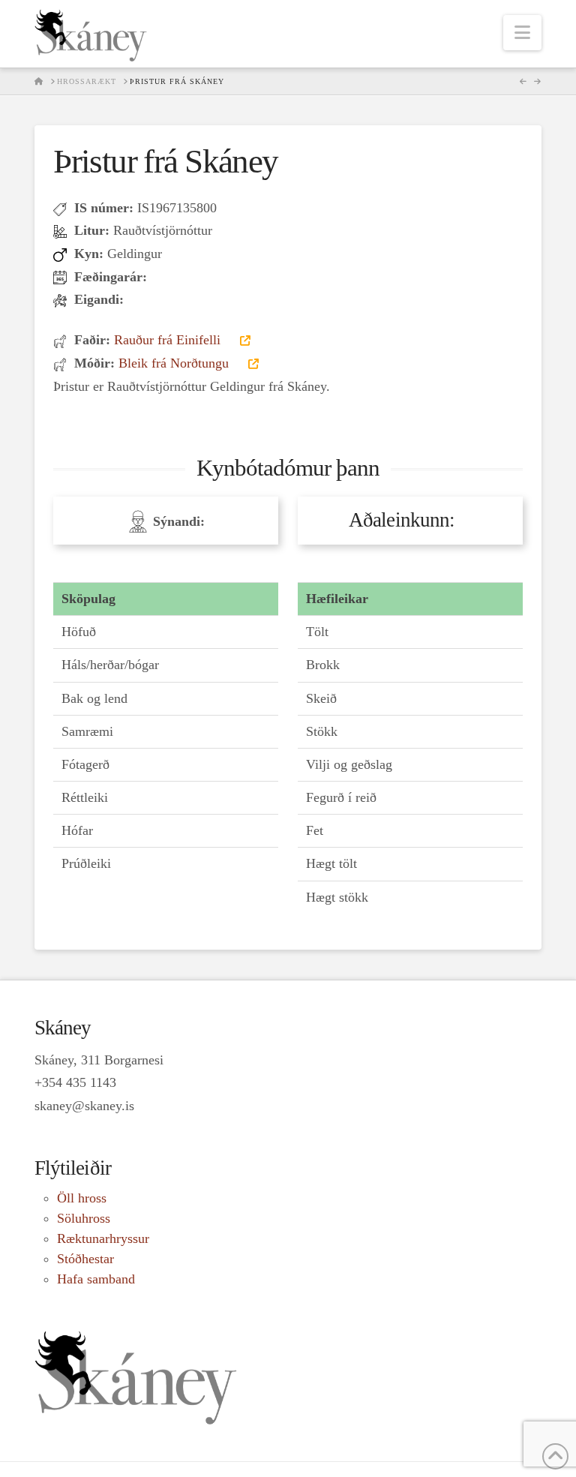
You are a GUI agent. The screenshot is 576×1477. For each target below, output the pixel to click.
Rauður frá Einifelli (169, 339)
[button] (522, 32)
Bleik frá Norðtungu (175, 363)
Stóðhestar (85, 1258)
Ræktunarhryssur (103, 1238)
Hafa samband (96, 1278)
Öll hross (81, 1197)
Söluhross (83, 1218)
